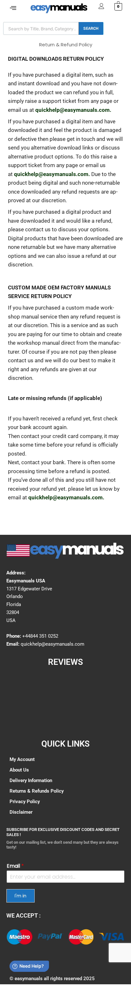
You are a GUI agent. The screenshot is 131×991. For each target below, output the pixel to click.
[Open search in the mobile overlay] (53, 28)
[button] (13, 8)
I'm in (20, 895)
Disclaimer (21, 812)
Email (15, 866)
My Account (22, 759)
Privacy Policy (25, 801)
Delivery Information (31, 780)
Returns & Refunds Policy (37, 791)
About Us (19, 770)
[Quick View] (19, 936)
